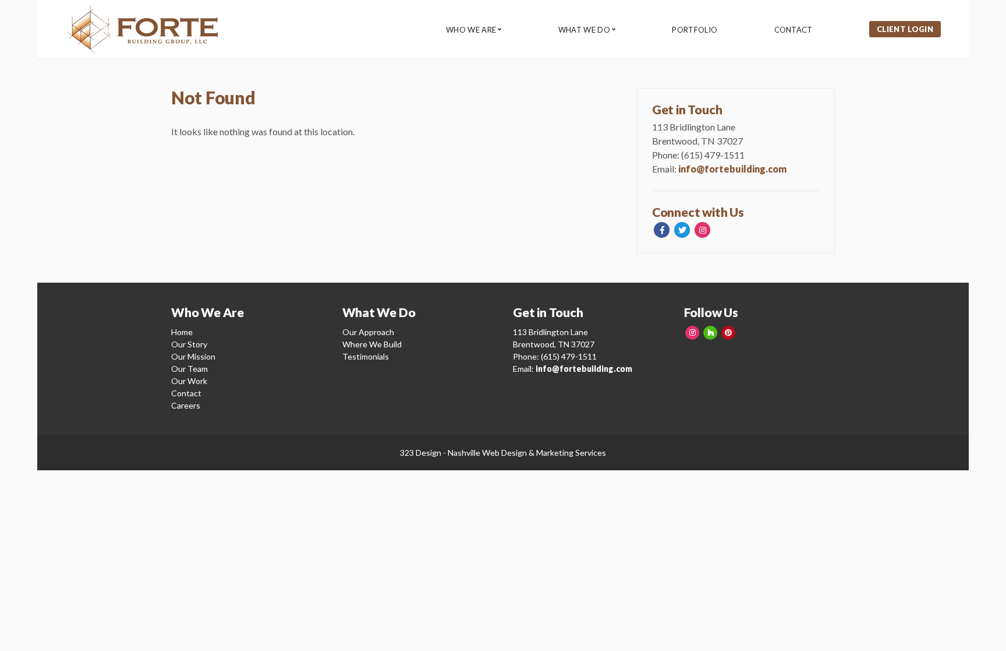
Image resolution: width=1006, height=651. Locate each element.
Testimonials (365, 356)
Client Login (905, 29)
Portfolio (694, 29)
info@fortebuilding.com (732, 168)
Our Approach (368, 332)
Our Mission (193, 356)
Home (182, 332)
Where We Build (372, 344)
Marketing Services (571, 453)
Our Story (189, 344)
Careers (185, 405)
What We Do (584, 29)
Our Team (189, 369)
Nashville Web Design (487, 453)
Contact (793, 29)
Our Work (189, 381)
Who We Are (471, 29)
